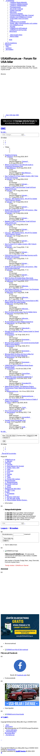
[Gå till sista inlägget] (28, 161)
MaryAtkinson (11, 168)
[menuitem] (18, 2)
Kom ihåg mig (8, 538)
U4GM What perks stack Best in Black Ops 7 (19, 377)
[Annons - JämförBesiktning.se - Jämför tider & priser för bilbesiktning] (20, 639)
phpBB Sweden (21, 751)
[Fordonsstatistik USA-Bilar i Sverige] (22, 694)
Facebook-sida (21, 675)
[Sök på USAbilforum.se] (7, 717)
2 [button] (5, 142)
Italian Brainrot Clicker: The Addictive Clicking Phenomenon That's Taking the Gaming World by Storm (20, 388)
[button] (5, 144)
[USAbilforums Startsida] (1, 717)
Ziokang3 (10, 156)
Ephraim (9, 179)
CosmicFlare (11, 368)
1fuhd (9, 402)
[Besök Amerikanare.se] (22, 714)
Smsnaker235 (11, 378)
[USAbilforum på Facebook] (20, 665)
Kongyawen (10, 334)
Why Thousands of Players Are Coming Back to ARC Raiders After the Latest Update (21, 301)
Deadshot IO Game (11, 155)
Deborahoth (10, 323)
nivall (8, 422)
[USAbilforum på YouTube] (4, 717)
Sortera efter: (21, 435)
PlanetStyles (11, 749)
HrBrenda (10, 281)
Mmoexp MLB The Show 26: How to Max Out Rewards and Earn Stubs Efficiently (19, 355)
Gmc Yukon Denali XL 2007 (13, 411)
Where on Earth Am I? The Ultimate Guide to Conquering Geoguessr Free (19, 165)
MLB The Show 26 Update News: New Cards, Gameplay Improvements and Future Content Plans (21, 278)
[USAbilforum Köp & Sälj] (22, 649)
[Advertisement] (20, 94)
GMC (3, 128)
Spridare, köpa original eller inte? (15, 420)
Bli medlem (14, 528)
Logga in (4, 528)
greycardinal (11, 412)
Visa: (4, 435)
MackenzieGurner (12, 391)
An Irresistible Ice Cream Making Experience (19, 322)
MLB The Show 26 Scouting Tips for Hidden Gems (21, 312)
